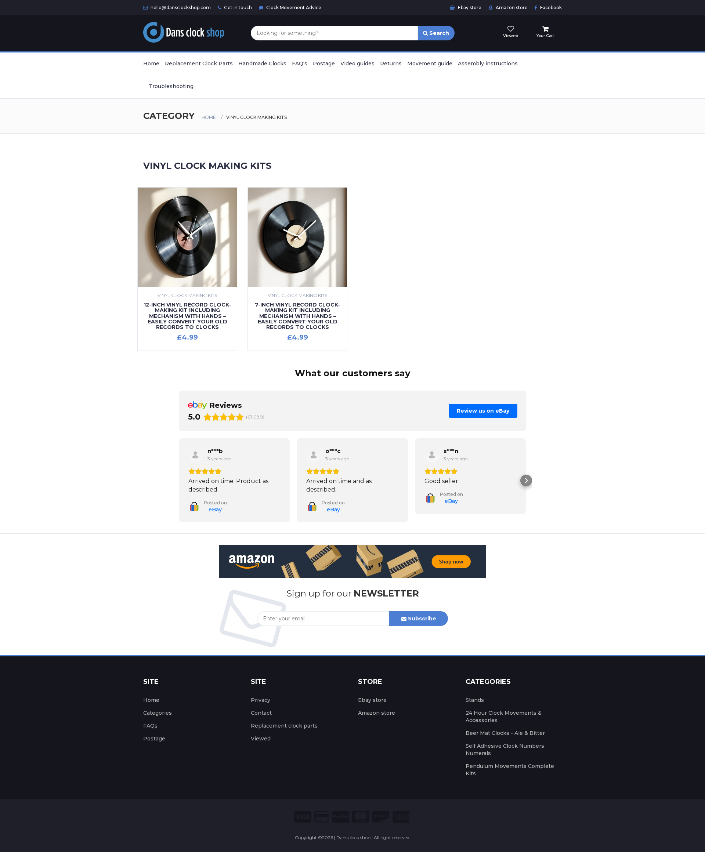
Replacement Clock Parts (199, 63)
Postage (324, 63)
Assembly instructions (488, 63)
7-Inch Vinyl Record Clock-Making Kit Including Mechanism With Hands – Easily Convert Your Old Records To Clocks (297, 316)
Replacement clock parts (284, 734)
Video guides (357, 63)
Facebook (550, 7)
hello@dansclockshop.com (180, 7)
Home (151, 63)
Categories (157, 721)
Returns (391, 63)
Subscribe (421, 627)
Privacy (260, 708)
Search (438, 33)
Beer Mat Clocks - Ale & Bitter (505, 741)
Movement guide (429, 63)
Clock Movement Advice (293, 7)
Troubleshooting (171, 86)
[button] (179, 484)
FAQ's (299, 63)
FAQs (150, 734)
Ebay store (469, 7)
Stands (475, 708)
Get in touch (237, 7)
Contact (261, 721)
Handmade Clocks (262, 63)
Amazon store (511, 7)
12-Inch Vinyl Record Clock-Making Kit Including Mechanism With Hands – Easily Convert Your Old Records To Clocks (187, 316)
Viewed (261, 747)
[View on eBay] (195, 454)
